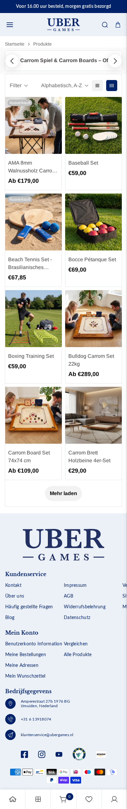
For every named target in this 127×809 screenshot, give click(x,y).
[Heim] (13, 799)
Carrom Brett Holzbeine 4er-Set (89, 456)
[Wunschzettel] (89, 799)
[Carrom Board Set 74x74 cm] (33, 415)
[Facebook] (24, 754)
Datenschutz (77, 617)
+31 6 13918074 (36, 719)
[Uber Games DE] (63, 24)
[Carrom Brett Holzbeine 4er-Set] (93, 415)
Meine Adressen (21, 665)
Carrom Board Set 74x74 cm (29, 456)
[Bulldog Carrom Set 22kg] (93, 318)
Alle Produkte (78, 655)
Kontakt (13, 585)
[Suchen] (105, 25)
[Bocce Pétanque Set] (93, 222)
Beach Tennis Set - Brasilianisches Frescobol (30, 264)
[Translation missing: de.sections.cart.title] (118, 25)
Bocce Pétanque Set (92, 259)
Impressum (75, 585)
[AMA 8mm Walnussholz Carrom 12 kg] (33, 125)
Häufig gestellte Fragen (29, 607)
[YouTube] (59, 754)
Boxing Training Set (31, 356)
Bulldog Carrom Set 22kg (91, 360)
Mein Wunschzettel (25, 676)
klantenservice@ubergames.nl (47, 735)
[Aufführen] (97, 85)
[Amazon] (79, 754)
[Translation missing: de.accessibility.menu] (10, 25)
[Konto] (114, 799)
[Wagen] (63, 799)
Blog (9, 617)
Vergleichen (76, 644)
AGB (68, 596)
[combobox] (63, 44)
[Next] (115, 61)
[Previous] (12, 61)
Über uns (14, 596)
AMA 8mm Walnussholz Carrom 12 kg (32, 167)
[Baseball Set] (93, 125)
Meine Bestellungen (25, 655)
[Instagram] (41, 754)
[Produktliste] (38, 799)
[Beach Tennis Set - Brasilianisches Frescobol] (33, 222)
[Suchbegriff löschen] (100, 44)
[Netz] (111, 85)
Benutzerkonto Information (33, 644)
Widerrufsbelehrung (85, 607)
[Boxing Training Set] (33, 318)
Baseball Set (83, 163)
